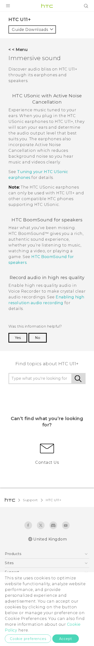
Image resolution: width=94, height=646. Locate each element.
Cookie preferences (28, 639)
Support (30, 500)
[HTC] (47, 6)
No (37, 338)
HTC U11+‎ (54, 500)
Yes (18, 338)
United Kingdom (50, 539)
